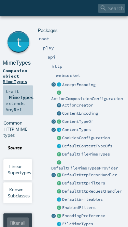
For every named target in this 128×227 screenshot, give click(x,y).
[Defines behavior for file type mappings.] (59, 224)
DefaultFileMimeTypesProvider (84, 168)
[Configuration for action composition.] (59, 93)
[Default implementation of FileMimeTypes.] (59, 154)
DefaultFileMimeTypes (86, 154)
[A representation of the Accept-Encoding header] (59, 85)
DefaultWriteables (82, 199)
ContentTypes (76, 129)
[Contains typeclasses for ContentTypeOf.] (59, 146)
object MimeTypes (15, 78)
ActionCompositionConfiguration (87, 98)
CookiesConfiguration (86, 137)
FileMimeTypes (77, 224)
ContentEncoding (80, 113)
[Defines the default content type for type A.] (59, 122)
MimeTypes (17, 63)
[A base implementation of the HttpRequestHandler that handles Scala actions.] (59, 191)
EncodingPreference (83, 215)
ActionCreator (77, 105)
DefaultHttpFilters (83, 183)
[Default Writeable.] (59, 199)
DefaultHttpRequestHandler (92, 191)
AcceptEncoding (79, 84)
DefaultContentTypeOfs (87, 146)
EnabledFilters (79, 207)
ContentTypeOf (77, 121)
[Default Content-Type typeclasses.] (53, 122)
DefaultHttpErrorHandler (89, 175)
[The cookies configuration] (59, 138)
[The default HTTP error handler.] (59, 175)
